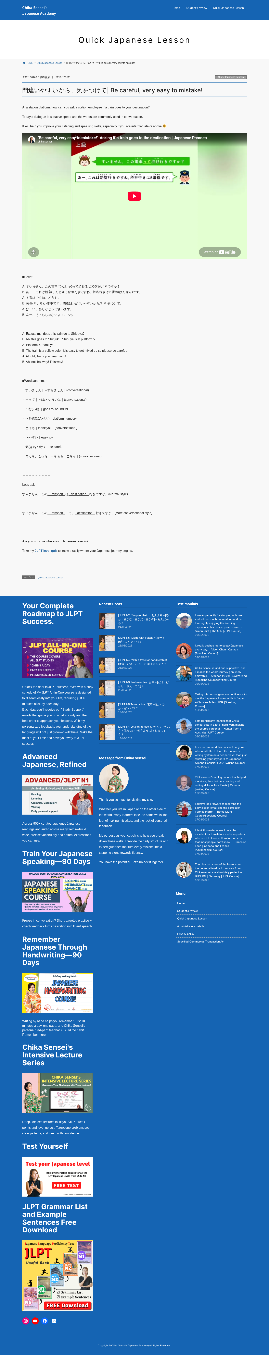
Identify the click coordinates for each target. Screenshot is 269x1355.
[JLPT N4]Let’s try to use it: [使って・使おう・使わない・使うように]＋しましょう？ (144, 730)
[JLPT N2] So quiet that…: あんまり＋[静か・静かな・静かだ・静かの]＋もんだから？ (143, 619)
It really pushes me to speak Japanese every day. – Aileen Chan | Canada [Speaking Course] (219, 649)
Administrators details (190, 926)
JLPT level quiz (46, 550)
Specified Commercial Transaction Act (200, 941)
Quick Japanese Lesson (231, 77)
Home (181, 903)
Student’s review (187, 910)
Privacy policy (185, 933)
